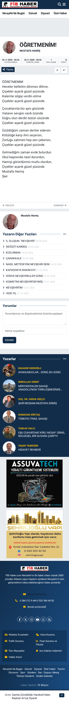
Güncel (33, 13)
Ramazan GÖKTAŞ (29, 414)
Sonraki (59, 205)
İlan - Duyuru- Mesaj (48, 672)
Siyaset (45, 13)
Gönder (9, 340)
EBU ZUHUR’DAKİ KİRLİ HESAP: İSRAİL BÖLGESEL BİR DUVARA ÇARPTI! (41, 434)
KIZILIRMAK (13, 252)
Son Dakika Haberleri (50, 650)
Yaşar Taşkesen (28, 445)
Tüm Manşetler (17, 650)
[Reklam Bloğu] (34, 483)
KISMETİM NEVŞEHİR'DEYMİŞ (24, 281)
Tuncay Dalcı (26, 428)
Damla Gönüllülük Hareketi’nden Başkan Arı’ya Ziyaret (31, 696)
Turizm (61, 669)
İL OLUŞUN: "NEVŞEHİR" (21, 240)
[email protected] (37, 594)
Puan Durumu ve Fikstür (46, 643)
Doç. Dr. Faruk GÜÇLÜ (31, 399)
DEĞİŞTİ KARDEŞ (16, 246)
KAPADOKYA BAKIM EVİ (21, 270)
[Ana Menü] (64, 4)
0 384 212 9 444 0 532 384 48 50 (37, 600)
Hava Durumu (47, 634)
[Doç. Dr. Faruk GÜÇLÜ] (9, 401)
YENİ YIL (11, 293)
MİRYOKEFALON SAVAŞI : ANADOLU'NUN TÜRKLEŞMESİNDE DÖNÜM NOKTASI (39, 388)
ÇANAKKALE (14, 258)
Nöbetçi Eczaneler (18, 634)
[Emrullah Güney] (9, 385)
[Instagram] (31, 619)
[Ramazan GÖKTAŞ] (9, 416)
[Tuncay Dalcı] (9, 432)
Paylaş (9, 69)
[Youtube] (37, 619)
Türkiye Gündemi (25, 676)
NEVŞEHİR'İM (14, 287)
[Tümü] (64, 359)
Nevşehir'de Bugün (13, 13)
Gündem (31, 672)
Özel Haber (60, 13)
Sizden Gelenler (44, 676)
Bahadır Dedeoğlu (29, 368)
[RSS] (49, 619)
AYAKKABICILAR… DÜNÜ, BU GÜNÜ (39, 372)
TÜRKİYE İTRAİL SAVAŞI (32, 418)
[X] (25, 619)
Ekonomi (13, 672)
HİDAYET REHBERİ (29, 449)
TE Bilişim (42, 685)
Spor (22, 672)
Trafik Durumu (16, 641)
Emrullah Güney (28, 382)
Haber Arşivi (15, 657)
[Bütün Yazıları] (64, 234)
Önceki (9, 205)
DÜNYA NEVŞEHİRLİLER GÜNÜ (25, 275)
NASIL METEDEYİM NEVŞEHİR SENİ (28, 264)
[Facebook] (19, 619)
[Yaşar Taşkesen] (9, 447)
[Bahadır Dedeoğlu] (9, 370)
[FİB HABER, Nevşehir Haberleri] (20, 4)
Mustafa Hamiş (30, 50)
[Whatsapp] (43, 619)
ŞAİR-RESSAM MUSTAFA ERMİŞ (37, 403)
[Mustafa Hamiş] (9, 47)
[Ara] (59, 4)
